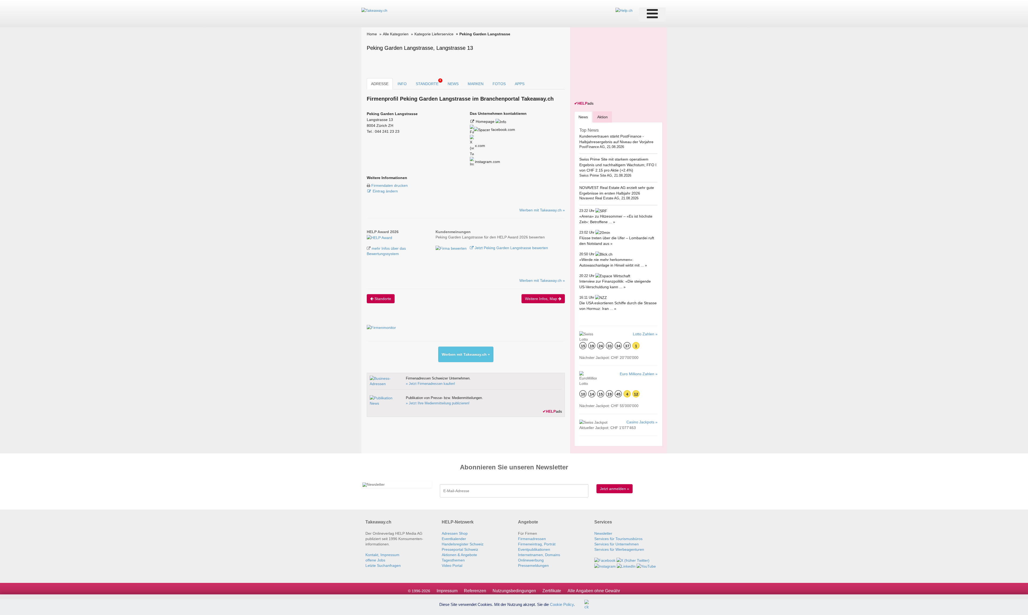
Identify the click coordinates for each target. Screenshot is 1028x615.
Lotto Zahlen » (645, 334)
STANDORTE (428, 82)
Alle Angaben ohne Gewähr (594, 591)
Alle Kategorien (396, 34)
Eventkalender (454, 539)
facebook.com (502, 129)
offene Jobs (375, 560)
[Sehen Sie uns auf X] (633, 560)
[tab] (583, 116)
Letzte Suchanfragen (383, 565)
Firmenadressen (532, 539)
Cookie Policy (562, 604)
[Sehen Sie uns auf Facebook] (604, 560)
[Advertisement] (614, 64)
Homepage (486, 121)
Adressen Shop (455, 533)
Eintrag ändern (385, 191)
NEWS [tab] (453, 84)
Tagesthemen (453, 560)
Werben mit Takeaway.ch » (542, 210)
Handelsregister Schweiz (462, 544)
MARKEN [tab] (475, 84)
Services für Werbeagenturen (619, 549)
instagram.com (487, 162)
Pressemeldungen (533, 565)
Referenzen (475, 591)
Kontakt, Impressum (382, 555)
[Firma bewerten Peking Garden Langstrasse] (452, 248)
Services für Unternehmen (616, 544)
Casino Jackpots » (641, 422)
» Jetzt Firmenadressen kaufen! (430, 384)
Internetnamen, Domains (539, 555)
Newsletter (603, 533)
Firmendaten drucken (389, 185)
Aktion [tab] (602, 117)
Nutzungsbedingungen (514, 591)
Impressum (447, 591)
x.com (479, 145)
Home (372, 34)
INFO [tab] (402, 84)
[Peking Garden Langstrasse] (379, 237)
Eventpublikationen (534, 549)
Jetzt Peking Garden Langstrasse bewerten (511, 248)
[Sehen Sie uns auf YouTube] (646, 566)
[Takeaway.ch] (374, 10)
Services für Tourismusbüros (618, 539)
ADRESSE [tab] (379, 84)
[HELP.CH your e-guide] (624, 10)
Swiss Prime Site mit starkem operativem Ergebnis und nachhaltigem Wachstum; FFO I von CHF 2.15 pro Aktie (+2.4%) (617, 164)
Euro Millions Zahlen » (638, 374)
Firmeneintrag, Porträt (536, 544)
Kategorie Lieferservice (433, 34)
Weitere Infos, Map (541, 299)
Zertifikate (551, 591)
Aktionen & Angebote (459, 555)
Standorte (382, 299)
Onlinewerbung (531, 560)
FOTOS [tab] (499, 84)
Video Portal (452, 565)
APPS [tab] (519, 84)
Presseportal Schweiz (460, 549)
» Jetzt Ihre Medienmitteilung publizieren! (438, 403)
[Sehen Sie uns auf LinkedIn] (626, 566)
